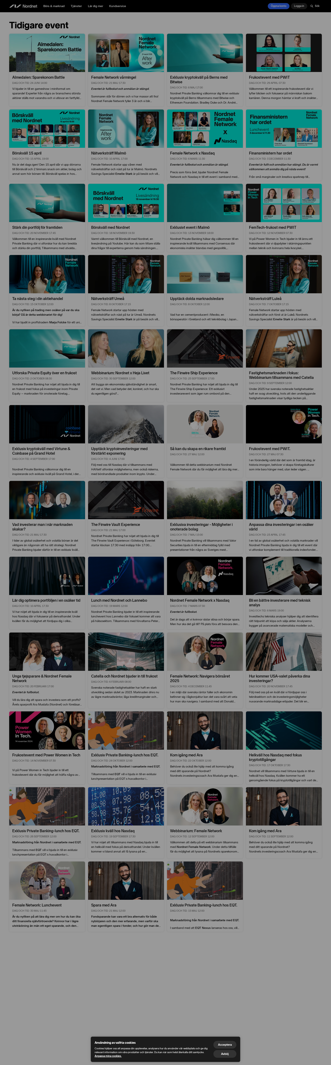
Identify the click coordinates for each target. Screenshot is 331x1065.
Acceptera (225, 1044)
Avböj (225, 1054)
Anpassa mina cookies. (108, 1056)
